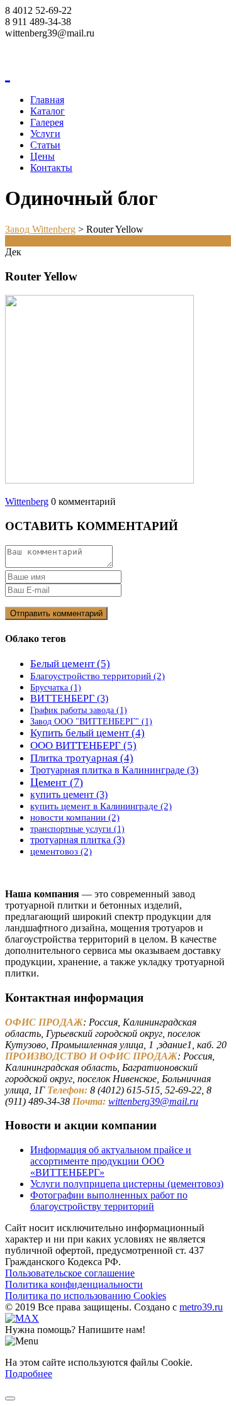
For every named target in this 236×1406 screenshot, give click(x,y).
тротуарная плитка (77, 839)
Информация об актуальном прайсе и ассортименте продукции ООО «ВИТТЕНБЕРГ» (110, 1161)
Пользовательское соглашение (70, 1273)
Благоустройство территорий (97, 675)
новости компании (75, 817)
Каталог (47, 111)
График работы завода (78, 710)
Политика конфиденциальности (74, 1284)
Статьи (45, 145)
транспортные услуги (77, 829)
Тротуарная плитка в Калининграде (114, 770)
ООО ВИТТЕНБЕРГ (83, 745)
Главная (47, 99)
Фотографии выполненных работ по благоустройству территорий (109, 1201)
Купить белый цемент (87, 733)
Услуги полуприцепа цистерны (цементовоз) (126, 1183)
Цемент (56, 782)
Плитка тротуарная (81, 758)
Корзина (23, 44)
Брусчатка (55, 687)
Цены (42, 156)
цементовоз (61, 851)
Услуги (45, 133)
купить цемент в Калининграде (101, 805)
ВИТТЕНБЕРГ (69, 698)
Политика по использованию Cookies (85, 1295)
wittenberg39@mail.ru (153, 1101)
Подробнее (28, 1373)
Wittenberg (26, 501)
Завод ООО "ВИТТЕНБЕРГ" (91, 721)
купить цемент (69, 794)
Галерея (47, 122)
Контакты (51, 167)
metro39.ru (201, 1307)
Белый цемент (70, 664)
